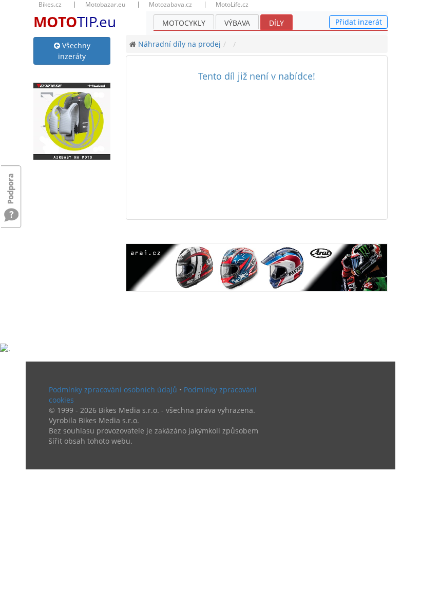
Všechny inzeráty (74, 51)
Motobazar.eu (105, 5)
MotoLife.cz (232, 5)
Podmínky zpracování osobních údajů (113, 389)
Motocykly (183, 23)
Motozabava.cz (170, 5)
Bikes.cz (50, 5)
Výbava (237, 23)
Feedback (11, 184)
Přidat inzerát (358, 22)
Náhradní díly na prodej (179, 44)
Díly (276, 23)
